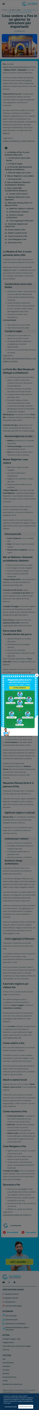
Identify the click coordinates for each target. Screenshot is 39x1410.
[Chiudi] (36, 1396)
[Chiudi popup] (37, 675)
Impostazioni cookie (11, 1406)
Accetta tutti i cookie (25, 1406)
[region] (19, 1401)
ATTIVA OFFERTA (19, 688)
